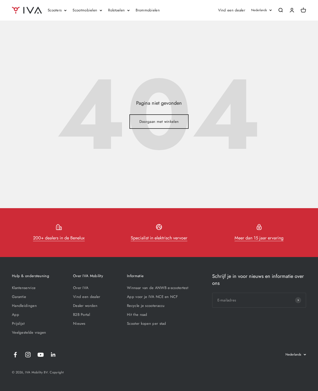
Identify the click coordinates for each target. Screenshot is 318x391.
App (15, 314)
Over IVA (80, 288)
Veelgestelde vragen (29, 332)
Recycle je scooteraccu (146, 305)
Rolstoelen (116, 10)
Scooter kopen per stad (146, 323)
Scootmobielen (85, 10)
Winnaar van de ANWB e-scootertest (157, 288)
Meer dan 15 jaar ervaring (259, 238)
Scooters (55, 10)
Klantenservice (24, 288)
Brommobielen (148, 10)
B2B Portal (81, 314)
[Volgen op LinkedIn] (53, 354)
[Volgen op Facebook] (15, 354)
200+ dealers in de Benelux (59, 238)
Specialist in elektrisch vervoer (159, 238)
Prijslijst (18, 323)
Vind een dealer (231, 10)
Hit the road (137, 314)
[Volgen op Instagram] (28, 354)
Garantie (19, 296)
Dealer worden (85, 305)
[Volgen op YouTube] (40, 354)
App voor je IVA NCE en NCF (152, 296)
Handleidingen (24, 305)
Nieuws (79, 323)
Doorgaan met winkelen (159, 121)
